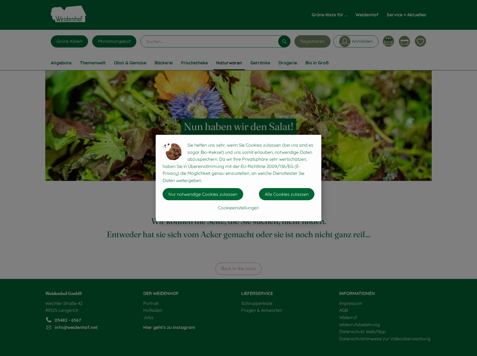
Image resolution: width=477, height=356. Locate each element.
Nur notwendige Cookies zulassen (202, 194)
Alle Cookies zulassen (287, 194)
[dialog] (238, 178)
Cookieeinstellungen (238, 207)
